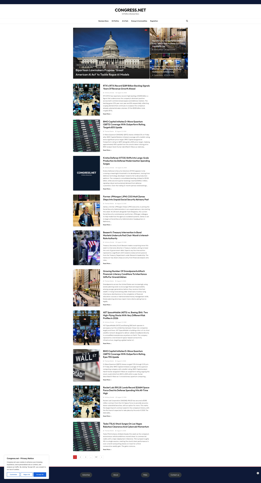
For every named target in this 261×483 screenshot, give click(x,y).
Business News (103, 21)
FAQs (145, 475)
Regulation (154, 21)
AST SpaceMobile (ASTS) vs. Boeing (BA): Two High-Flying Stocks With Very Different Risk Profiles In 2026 (125, 315)
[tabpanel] (111, 53)
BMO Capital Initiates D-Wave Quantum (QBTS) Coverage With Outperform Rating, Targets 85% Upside (124, 124)
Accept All (39, 474)
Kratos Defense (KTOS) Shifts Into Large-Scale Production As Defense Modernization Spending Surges (126, 160)
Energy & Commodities (139, 21)
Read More (106, 114)
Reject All (27, 474)
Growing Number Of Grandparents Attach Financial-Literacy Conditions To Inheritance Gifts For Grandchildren (125, 274)
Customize (13, 474)
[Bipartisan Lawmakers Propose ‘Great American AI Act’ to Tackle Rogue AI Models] (111, 53)
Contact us (175, 475)
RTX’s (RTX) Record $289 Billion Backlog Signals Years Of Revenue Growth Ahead (126, 87)
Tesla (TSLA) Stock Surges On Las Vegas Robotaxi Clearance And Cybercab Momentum (126, 425)
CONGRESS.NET (130, 10)
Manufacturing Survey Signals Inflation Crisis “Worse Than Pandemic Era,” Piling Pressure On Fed (168, 43)
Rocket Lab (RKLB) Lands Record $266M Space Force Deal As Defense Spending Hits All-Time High (126, 390)
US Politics (115, 21)
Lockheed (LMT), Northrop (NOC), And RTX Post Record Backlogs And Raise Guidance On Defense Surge (167, 69)
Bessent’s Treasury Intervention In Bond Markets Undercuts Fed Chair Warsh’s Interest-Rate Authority (126, 235)
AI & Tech (125, 21)
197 (96, 457)
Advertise (86, 475)
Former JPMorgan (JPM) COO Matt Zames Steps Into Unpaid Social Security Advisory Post (126, 198)
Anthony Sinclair (158, 49)
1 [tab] (146, 30)
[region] (26, 467)
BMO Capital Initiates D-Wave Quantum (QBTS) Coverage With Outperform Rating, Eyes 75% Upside (124, 354)
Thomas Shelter (158, 75)
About (115, 475)
